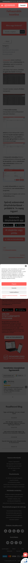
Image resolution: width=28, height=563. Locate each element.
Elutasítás (14, 288)
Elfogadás (14, 284)
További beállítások (14, 292)
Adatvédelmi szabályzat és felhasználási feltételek (9, 296)
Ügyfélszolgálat (6, 1)
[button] (26, 266)
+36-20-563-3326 (20, 1)
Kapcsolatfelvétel (23, 295)
